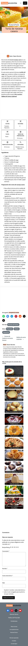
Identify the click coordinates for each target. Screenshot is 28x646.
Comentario (5, 551)
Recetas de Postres (14, 25)
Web (3, 583)
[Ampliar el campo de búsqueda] (25, 3)
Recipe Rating (6, 547)
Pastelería (9, 329)
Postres (17, 329)
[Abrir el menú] (21, 3)
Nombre (4, 568)
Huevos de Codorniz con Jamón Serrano (7, 338)
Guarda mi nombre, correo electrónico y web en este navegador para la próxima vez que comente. (14, 592)
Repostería (6, 332)
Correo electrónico (7, 575)
